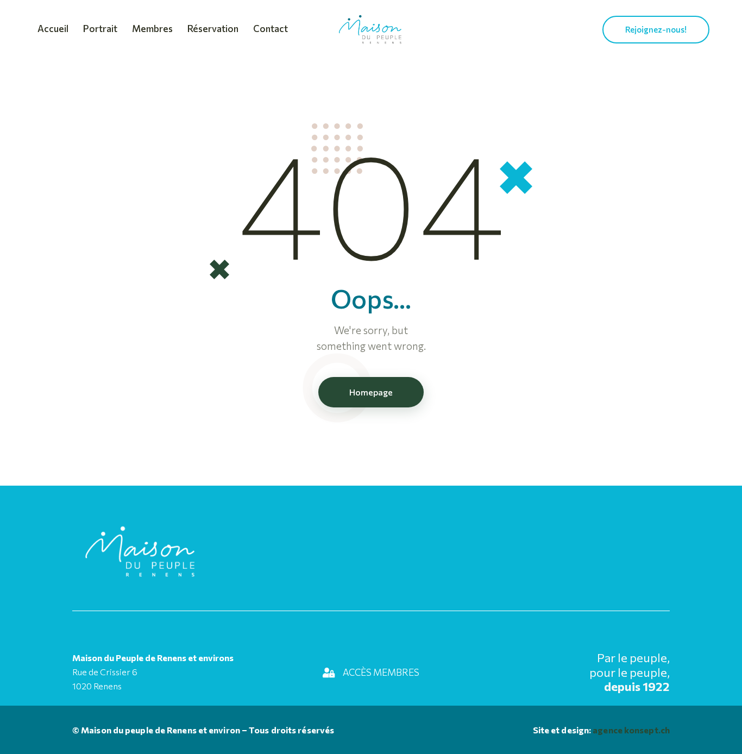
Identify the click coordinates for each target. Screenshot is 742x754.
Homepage (371, 392)
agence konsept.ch (630, 730)
